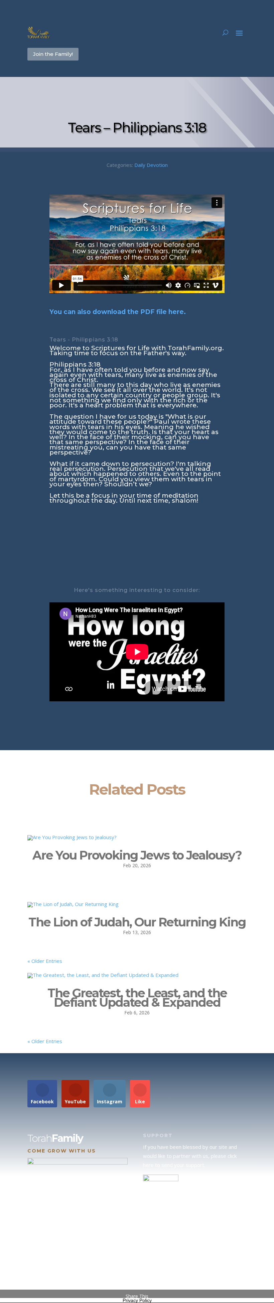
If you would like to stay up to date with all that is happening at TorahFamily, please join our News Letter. (194, 1267)
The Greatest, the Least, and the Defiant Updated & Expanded (137, 998)
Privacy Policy (137, 1300)
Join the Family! (53, 54)
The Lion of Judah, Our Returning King (137, 922)
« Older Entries (44, 961)
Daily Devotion (151, 165)
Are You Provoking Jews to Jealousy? (137, 855)
